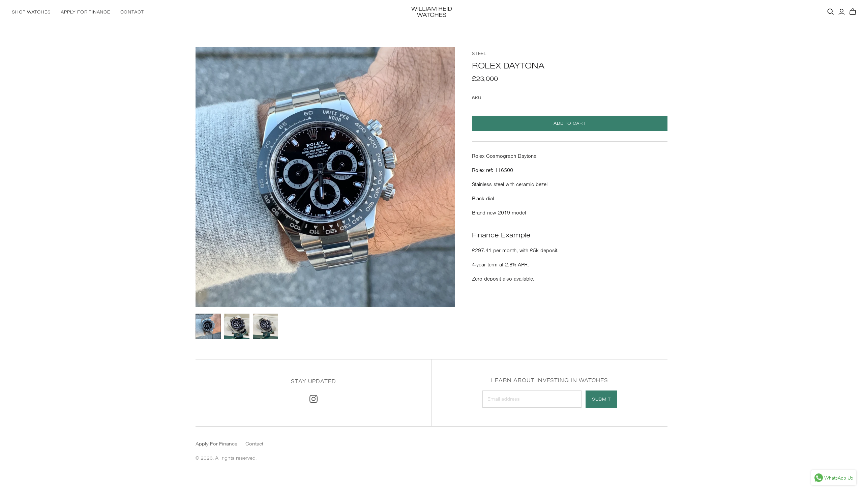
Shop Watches (31, 12)
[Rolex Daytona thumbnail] (208, 326)
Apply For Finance (85, 12)
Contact (132, 12)
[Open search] (830, 11)
